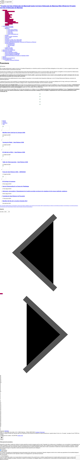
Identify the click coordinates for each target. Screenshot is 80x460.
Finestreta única (11, 44)
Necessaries (4, 450)
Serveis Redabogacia (10, 43)
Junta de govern (8, 14)
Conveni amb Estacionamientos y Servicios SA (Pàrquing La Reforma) (20, 42)
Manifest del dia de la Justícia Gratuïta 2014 (14, 201)
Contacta (7, 25)
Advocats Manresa (10, 206)
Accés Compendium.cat (13, 34)
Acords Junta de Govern (13, 22)
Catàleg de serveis (9, 27)
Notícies (4, 56)
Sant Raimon (4, 205)
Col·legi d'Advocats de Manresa (59, 205)
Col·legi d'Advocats (67, 205)
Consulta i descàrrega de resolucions (13, 40)
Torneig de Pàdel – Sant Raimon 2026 (13, 142)
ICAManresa (28, 205)
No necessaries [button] (3, 454)
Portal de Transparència (10, 21)
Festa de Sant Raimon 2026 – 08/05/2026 (14, 172)
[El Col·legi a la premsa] (4, 179)
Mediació (7, 205)
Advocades (21, 206)
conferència (52, 205)
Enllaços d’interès (9, 48)
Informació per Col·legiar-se (8, 57)
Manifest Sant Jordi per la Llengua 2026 (13, 132)
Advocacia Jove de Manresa (8, 49)
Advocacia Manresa (29, 206)
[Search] (0, 3)
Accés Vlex (10, 31)
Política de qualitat (9, 20)
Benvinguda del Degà (10, 11)
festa (35, 205)
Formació (7, 38)
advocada (24, 206)
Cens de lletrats (11, 45)
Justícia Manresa (14, 205)
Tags (3, 124)
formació (32, 205)
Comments (4, 123)
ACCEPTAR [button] (14, 435)
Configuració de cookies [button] (5, 435)
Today (1, 293)
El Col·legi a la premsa (8, 181)
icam (30, 205)
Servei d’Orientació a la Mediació (12, 53)
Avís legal (42, 432)
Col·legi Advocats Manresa (74, 205)
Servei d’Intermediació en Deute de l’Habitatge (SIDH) (17, 55)
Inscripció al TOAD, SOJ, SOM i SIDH (13, 39)
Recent (4, 120)
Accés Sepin (10, 33)
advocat (18, 206)
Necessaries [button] (3, 448)
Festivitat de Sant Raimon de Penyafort (13, 196)
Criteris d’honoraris (9, 19)
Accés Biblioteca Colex (13, 30)
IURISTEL (6, 431)
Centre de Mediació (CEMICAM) (12, 54)
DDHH (42, 205)
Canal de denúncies (6, 59)
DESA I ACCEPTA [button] (4, 459)
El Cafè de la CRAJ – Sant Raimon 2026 (13, 152)
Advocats (15, 206)
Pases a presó (8, 37)
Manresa (10, 205)
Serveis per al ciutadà (7, 51)
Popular (4, 121)
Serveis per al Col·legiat (7, 26)
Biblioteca (7, 28)
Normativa (7, 18)
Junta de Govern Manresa (21, 205)
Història (6, 12)
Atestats (7, 35)
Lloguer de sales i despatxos (11, 36)
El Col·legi (4, 10)
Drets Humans (38, 205)
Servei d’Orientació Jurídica (11, 52)
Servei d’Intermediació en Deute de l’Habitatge (15, 186)
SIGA (9, 46)
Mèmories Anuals (9, 23)
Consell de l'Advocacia (46, 205)
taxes (1, 205)
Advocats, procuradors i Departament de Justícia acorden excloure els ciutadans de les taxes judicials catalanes (34, 191)
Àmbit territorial (8, 17)
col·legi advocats (2, 206)
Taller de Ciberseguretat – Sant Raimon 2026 (15, 162)
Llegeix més (20, 435)
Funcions (7, 13)
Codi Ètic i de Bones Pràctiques (12, 60)
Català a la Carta (8, 47)
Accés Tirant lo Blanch (12, 29)
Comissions (7, 16)
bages (6, 206)
